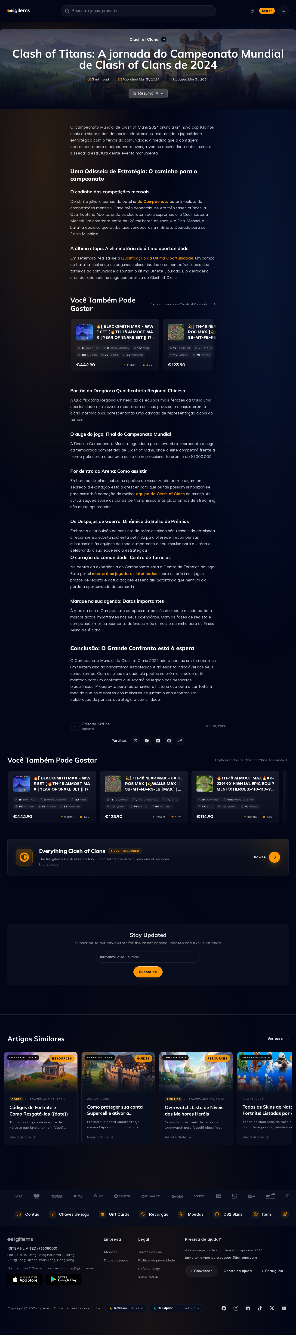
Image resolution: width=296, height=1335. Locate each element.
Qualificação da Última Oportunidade (157, 258)
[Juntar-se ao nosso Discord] (248, 1308)
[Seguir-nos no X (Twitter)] (272, 1308)
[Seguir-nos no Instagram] (235, 1308)
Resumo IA (148, 93)
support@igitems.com (238, 1257)
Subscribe (148, 972)
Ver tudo (275, 1038)
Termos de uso (150, 1252)
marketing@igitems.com (76, 1268)
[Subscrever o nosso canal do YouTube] (284, 1308)
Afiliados (110, 1252)
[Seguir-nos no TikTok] (260, 1308)
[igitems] (18, 10)
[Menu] (283, 10)
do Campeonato (152, 201)
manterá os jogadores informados (124, 573)
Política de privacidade (156, 1260)
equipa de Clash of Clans (160, 493)
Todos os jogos (116, 1260)
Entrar (267, 11)
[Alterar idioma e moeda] (251, 10)
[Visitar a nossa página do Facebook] (223, 1308)
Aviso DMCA (148, 1277)
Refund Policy (149, 1269)
